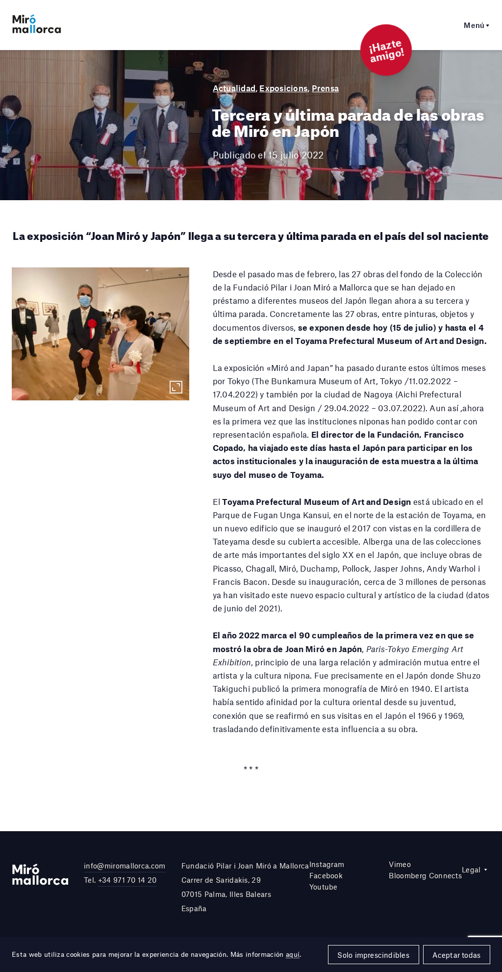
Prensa (325, 88)
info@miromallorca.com (125, 865)
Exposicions (283, 88)
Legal (471, 869)
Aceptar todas (456, 954)
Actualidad (234, 88)
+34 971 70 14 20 (127, 879)
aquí (293, 954)
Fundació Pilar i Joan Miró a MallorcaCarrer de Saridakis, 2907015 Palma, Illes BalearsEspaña (245, 886)
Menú (474, 25)
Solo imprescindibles (373, 954)
